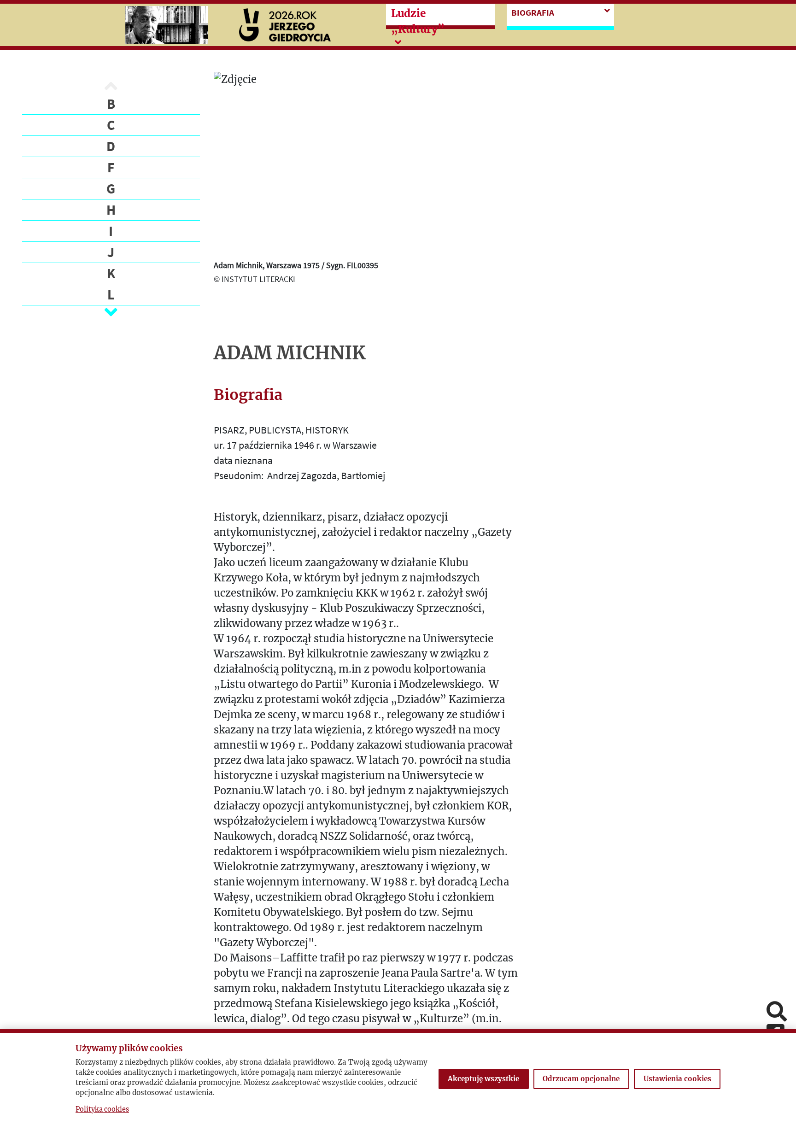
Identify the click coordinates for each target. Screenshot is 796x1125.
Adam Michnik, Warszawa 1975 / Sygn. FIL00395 (296, 265)
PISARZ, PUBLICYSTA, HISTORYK (281, 429)
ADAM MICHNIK (290, 353)
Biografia (532, 12)
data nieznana (243, 460)
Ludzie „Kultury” (418, 21)
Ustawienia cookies (677, 1078)
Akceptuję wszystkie (483, 1078)
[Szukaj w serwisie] (777, 1012)
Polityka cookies (102, 1109)
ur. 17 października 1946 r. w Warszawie (295, 445)
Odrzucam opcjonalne (581, 1078)
